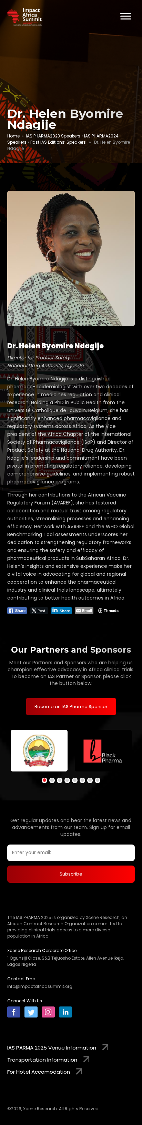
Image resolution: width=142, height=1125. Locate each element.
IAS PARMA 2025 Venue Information (51, 1047)
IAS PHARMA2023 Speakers (53, 136)
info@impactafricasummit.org (39, 986)
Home (13, 136)
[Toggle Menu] (125, 16)
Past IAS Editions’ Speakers (58, 142)
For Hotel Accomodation (38, 1071)
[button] (44, 780)
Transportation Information (42, 1059)
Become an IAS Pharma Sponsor (71, 706)
